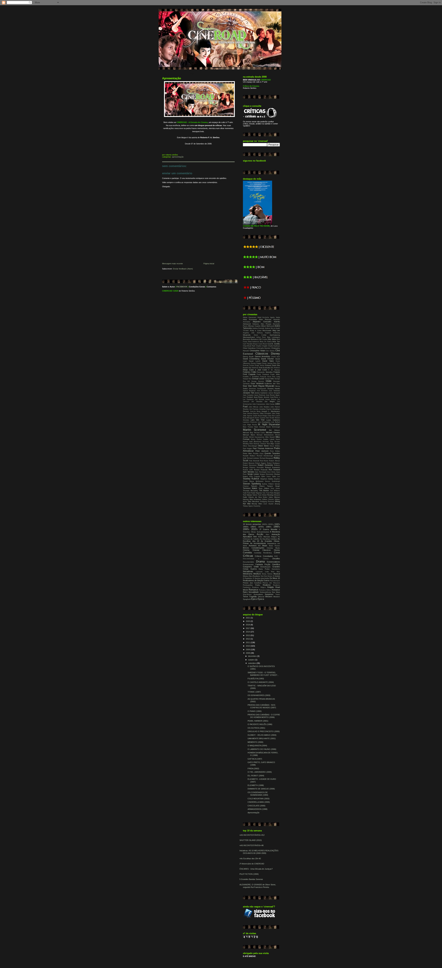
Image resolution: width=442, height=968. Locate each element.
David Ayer (275, 356)
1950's (245, 527)
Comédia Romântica (263, 553)
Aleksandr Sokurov (251, 324)
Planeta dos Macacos (271, 583)
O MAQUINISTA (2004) (257, 746)
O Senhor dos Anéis (261, 578)
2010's (254, 529)
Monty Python (256, 439)
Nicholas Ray (268, 441)
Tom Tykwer (247, 495)
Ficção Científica (272, 564)
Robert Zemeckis (265, 465)
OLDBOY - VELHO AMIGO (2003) (262, 735)
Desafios (276, 558)
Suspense (269, 594)
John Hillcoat (253, 407)
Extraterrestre (248, 564)
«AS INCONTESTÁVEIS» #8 (251, 845)
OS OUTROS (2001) (256, 728)
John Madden (264, 407)
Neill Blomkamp (255, 441)
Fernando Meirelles (265, 372)
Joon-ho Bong (255, 411)
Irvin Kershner (262, 391)
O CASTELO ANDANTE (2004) (261, 682)
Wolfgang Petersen (267, 501)
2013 (248, 635)
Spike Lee (276, 476)
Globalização (265, 567)
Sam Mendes (248, 472)
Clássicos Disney (267, 353)
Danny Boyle (248, 356)
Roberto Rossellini (256, 467)
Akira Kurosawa (250, 319)
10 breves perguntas (252, 524)
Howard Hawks (273, 388)
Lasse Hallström (273, 420)
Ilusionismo (276, 569)
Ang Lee (276, 330)
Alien (267, 534)
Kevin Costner (260, 418)
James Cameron (261, 393)
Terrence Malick (250, 488)
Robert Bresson (248, 463)
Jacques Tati (248, 393)
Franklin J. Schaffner (251, 377)
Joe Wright (270, 401)
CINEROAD (167, 291)
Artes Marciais (264, 537)
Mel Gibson (274, 430)
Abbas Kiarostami (249, 317)
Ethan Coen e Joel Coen (255, 370)
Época (261, 599)
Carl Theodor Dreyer (250, 344)
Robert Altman (274, 461)
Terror (245, 596)
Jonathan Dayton (265, 409)
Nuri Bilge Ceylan (273, 444)
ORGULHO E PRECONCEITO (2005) (264, 731)
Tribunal (261, 597)
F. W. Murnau (274, 370)
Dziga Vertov (259, 365)
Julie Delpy (276, 413)
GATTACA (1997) (255, 759)
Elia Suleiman (253, 368)
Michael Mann (249, 435)
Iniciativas (248, 571)
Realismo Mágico (259, 587)
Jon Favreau (253, 409)
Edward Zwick (270, 365)
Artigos (274, 537)
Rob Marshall (254, 461)
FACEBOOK (181, 287)
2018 (248, 625)
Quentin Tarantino (272, 453)
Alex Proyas (266, 324)
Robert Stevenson (250, 465)
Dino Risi (276, 363)
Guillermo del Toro (272, 383)
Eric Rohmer (275, 368)
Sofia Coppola (254, 476)
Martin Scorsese (254, 429)
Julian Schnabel (265, 413)
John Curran (270, 404)
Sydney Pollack (268, 484)
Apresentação (171, 78)
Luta (267, 572)
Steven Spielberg (252, 483)
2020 (248, 621)
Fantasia (259, 564)
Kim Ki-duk (270, 418)
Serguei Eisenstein (266, 474)
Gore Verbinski (257, 383)
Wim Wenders (253, 501)
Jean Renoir (270, 395)
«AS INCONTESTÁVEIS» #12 (252, 835)
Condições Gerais (197, 287)
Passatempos (275, 580)
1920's (264, 524)
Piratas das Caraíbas (252, 583)
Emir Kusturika (264, 368)
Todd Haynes (256, 493)
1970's (261, 527)
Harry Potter (264, 569)
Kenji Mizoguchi (248, 418)
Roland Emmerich (272, 467)
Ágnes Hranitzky (254, 506)
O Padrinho (247, 578)
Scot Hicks (271, 472)
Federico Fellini (249, 372)
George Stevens (257, 381)
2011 (248, 642)
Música (245, 576)
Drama (260, 561)
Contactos (211, 287)
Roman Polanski (261, 470)
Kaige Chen (267, 416)
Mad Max (275, 572)
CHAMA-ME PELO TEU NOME (256, 226)
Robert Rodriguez (273, 463)
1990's (276, 526)
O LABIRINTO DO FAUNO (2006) (262, 749)
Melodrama (247, 574)
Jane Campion (248, 395)
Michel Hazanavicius (257, 437)
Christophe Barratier (263, 348)
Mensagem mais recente (172, 264)
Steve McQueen (256, 481)
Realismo (267, 585)
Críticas (248, 555)
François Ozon (265, 377)
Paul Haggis (247, 448)
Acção (260, 534)
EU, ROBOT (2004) (256, 776)
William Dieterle (268, 499)
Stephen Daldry (266, 479)
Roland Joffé (248, 470)
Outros (267, 580)
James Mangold (274, 393)
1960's (253, 527)
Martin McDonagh (273, 427)
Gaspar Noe (247, 379)
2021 (248, 618)
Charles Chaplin (261, 346)
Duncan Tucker (248, 365)
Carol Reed (262, 344)
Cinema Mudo (273, 548)
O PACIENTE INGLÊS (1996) (260, 724)
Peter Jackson (262, 451)
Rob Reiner (264, 461)
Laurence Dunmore (250, 422)
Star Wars (276, 592)
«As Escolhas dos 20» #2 (250, 858)
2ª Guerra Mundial (268, 529)
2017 (248, 628)
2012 (248, 639)
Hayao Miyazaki (266, 386)
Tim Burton (264, 490)
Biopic (264, 546)
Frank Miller (275, 374)
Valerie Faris (257, 495)
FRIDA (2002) (253, 768)
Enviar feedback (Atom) (183, 269)
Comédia (247, 552)
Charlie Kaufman (274, 346)
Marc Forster (248, 427)
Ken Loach (276, 416)
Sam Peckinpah (261, 472)
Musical (276, 574)
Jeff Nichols (259, 399)
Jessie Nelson (270, 399)
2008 (248, 653)
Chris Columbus (249, 348)
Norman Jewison (260, 444)
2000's (246, 529)
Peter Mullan (275, 451)
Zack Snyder (268, 504)
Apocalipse (247, 537)
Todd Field (247, 493)
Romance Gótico (265, 590)
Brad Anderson (253, 341)
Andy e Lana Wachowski (260, 330)
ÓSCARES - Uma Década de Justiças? (256, 869)
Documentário (248, 562)
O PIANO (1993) (255, 711)
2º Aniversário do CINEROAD (251, 864)
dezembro (252, 656)
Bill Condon (263, 339)
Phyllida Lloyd (258, 453)
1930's (270, 524)
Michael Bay (248, 432)
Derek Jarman (267, 363)
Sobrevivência (265, 592)
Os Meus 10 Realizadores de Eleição (261, 579)
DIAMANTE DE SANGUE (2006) (261, 789)
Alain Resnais (265, 319)
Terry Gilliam (264, 488)
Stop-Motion (247, 594)
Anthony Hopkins (264, 333)
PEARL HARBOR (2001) (258, 721)
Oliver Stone (263, 446)
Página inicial (208, 264)
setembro (252, 663)
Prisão (257, 585)
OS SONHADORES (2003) (259, 695)
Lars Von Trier (258, 420)
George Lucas (258, 379)
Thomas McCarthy (250, 491)
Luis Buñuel (275, 422)
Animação (276, 534)
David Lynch (254, 361)
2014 (248, 632)
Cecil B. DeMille (273, 344)
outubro (251, 660)
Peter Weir (247, 453)
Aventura (252, 546)
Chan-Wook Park (249, 346)
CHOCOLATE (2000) (256, 806)
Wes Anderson (255, 499)
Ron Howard (274, 470)
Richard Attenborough (265, 456)
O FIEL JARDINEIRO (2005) (260, 772)
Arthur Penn (261, 337)
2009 (248, 649)
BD (259, 546)
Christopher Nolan (257, 351)
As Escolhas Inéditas (268, 539)
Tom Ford (266, 493)
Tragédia (253, 596)
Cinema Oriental (251, 550)
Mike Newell (270, 437)
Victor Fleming (267, 495)
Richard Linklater (253, 458)
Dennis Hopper (256, 363)
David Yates (268, 361)
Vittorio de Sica (255, 497)
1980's (268, 527)
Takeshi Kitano (258, 486)
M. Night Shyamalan (269, 424)
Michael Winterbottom (265, 435)
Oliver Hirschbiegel (250, 446)
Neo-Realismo (254, 576)
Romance (253, 589)
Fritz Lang (276, 377)
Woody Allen (257, 504)
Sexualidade (253, 592)
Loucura (259, 572)
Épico (254, 599)
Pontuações (248, 585)
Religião (270, 587)
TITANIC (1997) (254, 692)
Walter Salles (268, 497)
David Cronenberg (251, 359)
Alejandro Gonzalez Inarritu (266, 322)
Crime (277, 552)
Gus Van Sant (250, 386)
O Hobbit (276, 576)
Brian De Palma (266, 341)
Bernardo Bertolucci (251, 339)
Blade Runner (274, 546)
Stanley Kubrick (251, 478)
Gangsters (247, 567)
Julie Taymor (247, 416)
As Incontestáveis (258, 543)
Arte (255, 537)
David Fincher (267, 359)
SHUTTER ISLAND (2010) (250, 840)
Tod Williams (275, 491)
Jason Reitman (259, 395)
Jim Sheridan (256, 401)
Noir (262, 576)
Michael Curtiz (259, 432)
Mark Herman (259, 427)
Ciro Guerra (270, 351)
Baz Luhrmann (273, 337)
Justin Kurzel (257, 416)
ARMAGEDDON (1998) (257, 809)
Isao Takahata (274, 391)
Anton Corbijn (260, 335)
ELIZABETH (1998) (256, 785)
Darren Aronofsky (262, 356)
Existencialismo (273, 562)
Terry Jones (275, 488)
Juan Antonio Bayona (251, 413)
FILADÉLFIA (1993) (256, 679)
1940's (277, 524)
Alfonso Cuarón (254, 326)
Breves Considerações (253, 548)
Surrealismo (258, 594)
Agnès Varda (275, 317)
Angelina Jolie (248, 333)
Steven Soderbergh (272, 481)
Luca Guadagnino (264, 422)
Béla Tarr (276, 341)
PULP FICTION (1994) (249, 874)
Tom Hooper (275, 493)
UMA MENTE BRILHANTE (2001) (262, 738)
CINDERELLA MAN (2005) (259, 802)
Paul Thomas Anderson (263, 448)
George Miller (269, 379)
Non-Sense (268, 576)
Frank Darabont (263, 374)
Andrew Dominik (258, 328)
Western (268, 596)
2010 (248, 646)
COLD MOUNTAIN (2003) (259, 799)
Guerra (254, 569)
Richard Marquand (266, 458)
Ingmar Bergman (249, 391)
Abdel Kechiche (263, 317)
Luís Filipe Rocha (250, 425)
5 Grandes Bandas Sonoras (251, 879)
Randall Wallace (249, 456)
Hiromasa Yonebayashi (257, 388)
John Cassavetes (258, 404)
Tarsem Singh (273, 486)
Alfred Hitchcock (267, 326)
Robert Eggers (260, 463)
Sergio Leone (253, 474)
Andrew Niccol (270, 328)
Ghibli (268, 381)
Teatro (277, 594)
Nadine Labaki (268, 439)
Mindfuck (257, 574)
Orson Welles (275, 446)
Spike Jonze (266, 476)
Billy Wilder (272, 339)
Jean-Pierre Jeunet (261, 397)
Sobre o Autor (168, 287)
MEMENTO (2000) (255, 742)
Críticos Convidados (264, 556)
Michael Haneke (273, 432)
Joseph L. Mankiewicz (270, 411)
